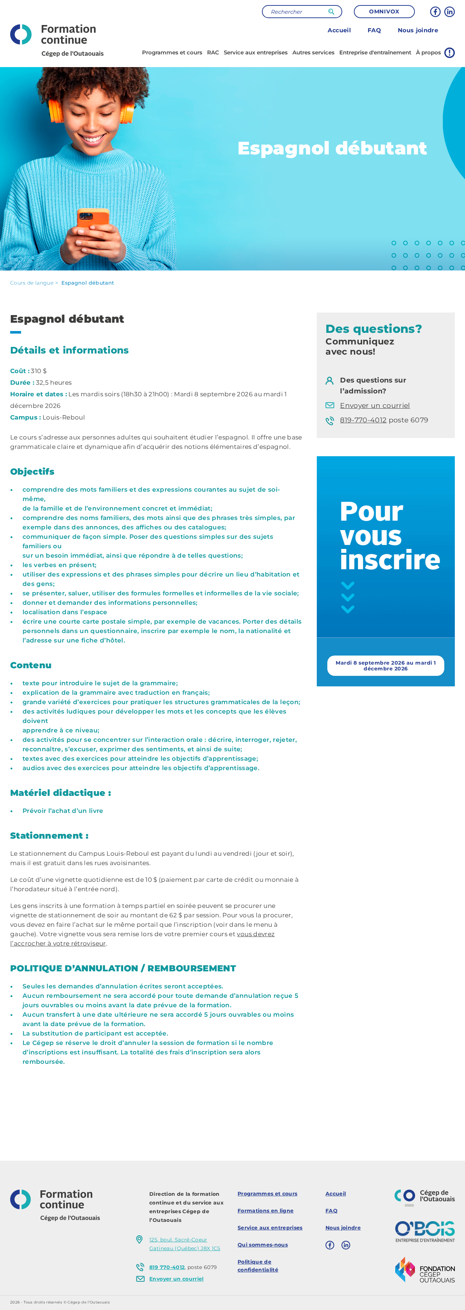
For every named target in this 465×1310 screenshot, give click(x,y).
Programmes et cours (172, 52)
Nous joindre (418, 30)
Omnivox (384, 11)
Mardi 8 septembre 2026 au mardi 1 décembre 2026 (386, 666)
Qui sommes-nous (263, 1244)
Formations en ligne (266, 1210)
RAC (213, 52)
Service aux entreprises (256, 52)
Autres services (313, 52)
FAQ (374, 30)
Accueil (339, 30)
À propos (428, 52)
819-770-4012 (363, 420)
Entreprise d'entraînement (375, 52)
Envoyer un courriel (375, 405)
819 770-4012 (167, 1267)
